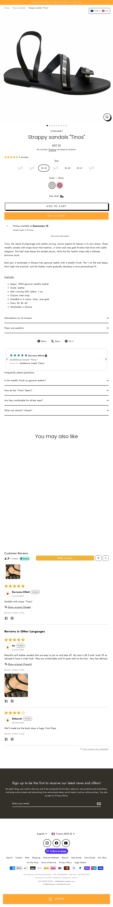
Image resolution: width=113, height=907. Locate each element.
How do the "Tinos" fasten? (18, 390)
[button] (11, 157)
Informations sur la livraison (18, 318)
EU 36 (20, 168)
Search (9, 857)
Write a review (65, 558)
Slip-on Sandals (19, 8)
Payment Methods (51, 857)
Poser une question (14, 328)
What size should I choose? (18, 410)
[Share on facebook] (6, 619)
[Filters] (98, 558)
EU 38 (43, 168)
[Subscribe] (98, 803)
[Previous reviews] (7, 359)
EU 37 (32, 168)
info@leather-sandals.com (65, 881)
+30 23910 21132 (45, 881)
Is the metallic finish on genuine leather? (25, 380)
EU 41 (79, 168)
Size (56, 160)
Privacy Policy (65, 862)
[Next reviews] (106, 359)
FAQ (27, 857)
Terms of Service (48, 862)
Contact (18, 857)
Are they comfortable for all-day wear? (23, 400)
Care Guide (89, 857)
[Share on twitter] (12, 619)
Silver (52, 185)
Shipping (52, 149)
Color (56, 178)
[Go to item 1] (13, 571)
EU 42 (91, 168)
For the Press (32, 862)
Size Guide (76, 857)
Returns (65, 857)
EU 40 (67, 168)
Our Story (102, 857)
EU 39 (55, 168)
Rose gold (59, 185)
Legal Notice (80, 862)
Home (7, 8)
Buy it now (56, 215)
